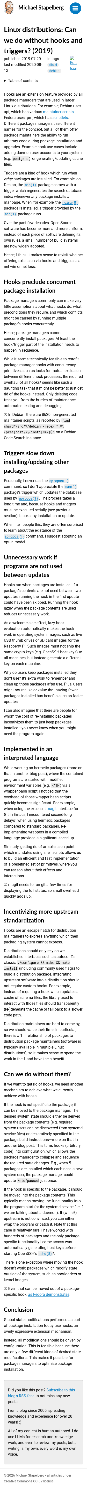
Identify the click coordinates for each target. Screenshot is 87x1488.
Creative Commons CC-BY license (28, 1481)
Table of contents (23, 80)
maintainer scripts (58, 112)
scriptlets (60, 117)
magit (52, 808)
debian (54, 71)
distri (53, 65)
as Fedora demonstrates (48, 1294)
